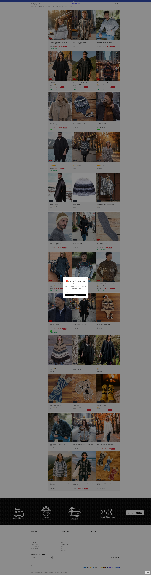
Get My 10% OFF (75, 295)
